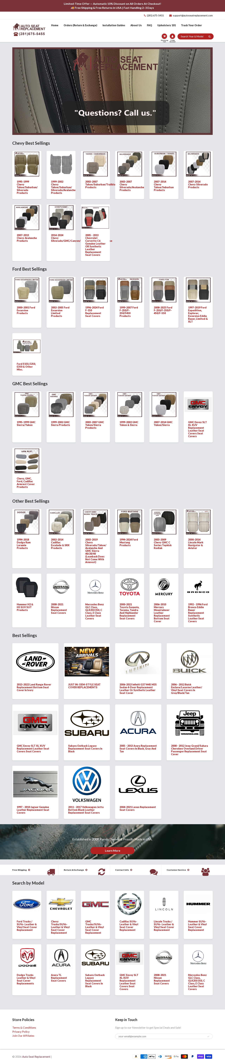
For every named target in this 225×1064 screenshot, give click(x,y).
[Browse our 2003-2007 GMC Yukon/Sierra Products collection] (95, 404)
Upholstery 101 (166, 25)
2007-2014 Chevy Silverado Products (198, 184)
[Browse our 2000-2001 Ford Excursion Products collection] (27, 289)
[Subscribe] (208, 1036)
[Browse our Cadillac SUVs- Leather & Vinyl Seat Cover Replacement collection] (129, 903)
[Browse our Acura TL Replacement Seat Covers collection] (61, 957)
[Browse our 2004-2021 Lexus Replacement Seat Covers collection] (138, 778)
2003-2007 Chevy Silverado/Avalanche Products (132, 186)
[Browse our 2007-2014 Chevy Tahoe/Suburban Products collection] (164, 163)
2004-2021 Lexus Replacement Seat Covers (138, 808)
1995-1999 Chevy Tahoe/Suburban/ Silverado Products (27, 187)
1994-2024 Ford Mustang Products (129, 542)
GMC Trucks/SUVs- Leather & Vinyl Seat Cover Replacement (94, 927)
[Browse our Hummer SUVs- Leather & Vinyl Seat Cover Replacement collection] (198, 900)
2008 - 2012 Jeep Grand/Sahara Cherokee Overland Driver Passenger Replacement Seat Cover (189, 750)
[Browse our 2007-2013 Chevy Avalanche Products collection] (27, 217)
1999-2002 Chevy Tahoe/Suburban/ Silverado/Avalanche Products (63, 187)
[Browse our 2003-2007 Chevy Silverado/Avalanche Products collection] (129, 163)
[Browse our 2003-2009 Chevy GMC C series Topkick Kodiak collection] (164, 521)
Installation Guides (113, 25)
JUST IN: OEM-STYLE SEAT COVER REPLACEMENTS (84, 686)
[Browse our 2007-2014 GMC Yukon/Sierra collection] (164, 404)
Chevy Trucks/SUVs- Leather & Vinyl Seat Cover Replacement (60, 927)
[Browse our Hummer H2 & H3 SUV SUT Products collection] (27, 586)
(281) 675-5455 (155, 15)
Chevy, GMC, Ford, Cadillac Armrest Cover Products (26, 482)
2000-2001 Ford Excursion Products (26, 310)
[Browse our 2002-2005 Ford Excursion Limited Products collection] (61, 289)
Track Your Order (191, 25)
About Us (136, 25)
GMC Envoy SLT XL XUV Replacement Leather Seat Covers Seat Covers (197, 429)
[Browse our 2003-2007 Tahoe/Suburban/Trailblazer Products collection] (95, 163)
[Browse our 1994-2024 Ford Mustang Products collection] (129, 521)
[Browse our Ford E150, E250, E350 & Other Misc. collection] (26, 340)
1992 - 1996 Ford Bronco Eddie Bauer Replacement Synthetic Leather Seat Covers (198, 613)
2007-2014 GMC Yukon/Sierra (163, 423)
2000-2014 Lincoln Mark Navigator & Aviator (195, 544)
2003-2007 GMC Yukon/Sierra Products (94, 425)
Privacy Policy (21, 1031)
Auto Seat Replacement (36, 1056)
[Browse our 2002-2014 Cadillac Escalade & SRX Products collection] (61, 521)
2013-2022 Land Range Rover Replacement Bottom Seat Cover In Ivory (34, 687)
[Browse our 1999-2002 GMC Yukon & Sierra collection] (129, 404)
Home (54, 25)
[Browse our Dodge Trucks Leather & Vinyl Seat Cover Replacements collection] (26, 954)
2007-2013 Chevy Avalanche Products (27, 238)
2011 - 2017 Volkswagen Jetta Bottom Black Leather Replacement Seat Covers (86, 810)
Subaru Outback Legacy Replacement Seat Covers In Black (85, 748)
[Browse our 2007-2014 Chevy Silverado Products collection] (198, 163)
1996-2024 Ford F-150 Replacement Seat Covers (94, 311)
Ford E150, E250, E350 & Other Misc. (26, 366)
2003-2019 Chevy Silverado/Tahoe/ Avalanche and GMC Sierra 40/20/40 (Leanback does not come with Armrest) (95, 551)
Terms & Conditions (24, 1027)
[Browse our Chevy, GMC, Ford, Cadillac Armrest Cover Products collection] (27, 460)
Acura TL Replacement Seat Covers (59, 977)
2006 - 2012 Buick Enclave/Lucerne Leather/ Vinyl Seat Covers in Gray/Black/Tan (186, 688)
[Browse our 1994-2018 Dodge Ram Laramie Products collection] (27, 521)
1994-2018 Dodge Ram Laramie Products (24, 544)
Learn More (112, 850)
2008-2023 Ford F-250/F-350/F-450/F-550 (163, 310)
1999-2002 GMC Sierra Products (60, 423)
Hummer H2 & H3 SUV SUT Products (25, 607)
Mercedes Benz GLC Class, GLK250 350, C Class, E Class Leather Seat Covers (94, 611)
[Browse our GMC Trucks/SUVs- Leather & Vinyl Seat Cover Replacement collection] (95, 897)
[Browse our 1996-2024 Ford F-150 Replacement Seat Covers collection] (95, 289)
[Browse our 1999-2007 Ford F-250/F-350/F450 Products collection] (129, 289)
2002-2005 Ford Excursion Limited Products (60, 311)
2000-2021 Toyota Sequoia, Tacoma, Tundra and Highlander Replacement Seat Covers (129, 611)
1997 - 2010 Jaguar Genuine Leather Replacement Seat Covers (33, 810)
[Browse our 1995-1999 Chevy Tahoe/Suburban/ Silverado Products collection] (27, 163)
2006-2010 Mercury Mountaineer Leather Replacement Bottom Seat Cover (162, 613)
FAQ (149, 25)
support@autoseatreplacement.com (193, 15)
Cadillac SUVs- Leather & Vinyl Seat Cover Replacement (129, 925)
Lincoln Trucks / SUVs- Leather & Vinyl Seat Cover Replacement (164, 925)
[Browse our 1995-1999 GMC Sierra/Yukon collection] (27, 404)
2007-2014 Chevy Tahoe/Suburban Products (164, 186)
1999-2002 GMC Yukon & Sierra (129, 423)
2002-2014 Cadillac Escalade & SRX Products (60, 544)
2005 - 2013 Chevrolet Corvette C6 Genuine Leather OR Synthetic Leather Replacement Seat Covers (95, 245)
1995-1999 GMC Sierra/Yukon (26, 423)
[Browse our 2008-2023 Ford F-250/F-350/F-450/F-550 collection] (164, 289)
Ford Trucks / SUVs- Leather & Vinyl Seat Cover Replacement (27, 925)
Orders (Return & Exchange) (80, 25)
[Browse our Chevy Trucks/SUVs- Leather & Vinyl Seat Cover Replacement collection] (61, 898)
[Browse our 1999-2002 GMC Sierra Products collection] (61, 404)
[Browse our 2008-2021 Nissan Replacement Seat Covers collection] (61, 581)
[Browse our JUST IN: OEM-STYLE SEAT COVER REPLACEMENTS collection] (87, 658)
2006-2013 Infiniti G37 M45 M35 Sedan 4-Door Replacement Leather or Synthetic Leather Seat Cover (138, 688)
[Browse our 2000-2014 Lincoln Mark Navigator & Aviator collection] (198, 521)
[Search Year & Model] (209, 36)
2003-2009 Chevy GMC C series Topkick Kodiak (163, 544)
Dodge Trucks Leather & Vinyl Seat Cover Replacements (26, 979)
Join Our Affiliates (23, 1035)
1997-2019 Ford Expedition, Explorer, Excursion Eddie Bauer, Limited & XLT (198, 314)
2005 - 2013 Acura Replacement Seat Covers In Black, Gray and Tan (138, 748)
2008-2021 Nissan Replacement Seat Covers (59, 608)
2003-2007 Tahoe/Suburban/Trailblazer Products (102, 184)
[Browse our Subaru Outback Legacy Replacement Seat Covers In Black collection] (87, 717)
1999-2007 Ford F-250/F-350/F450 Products (129, 311)
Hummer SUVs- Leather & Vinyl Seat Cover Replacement (197, 925)
